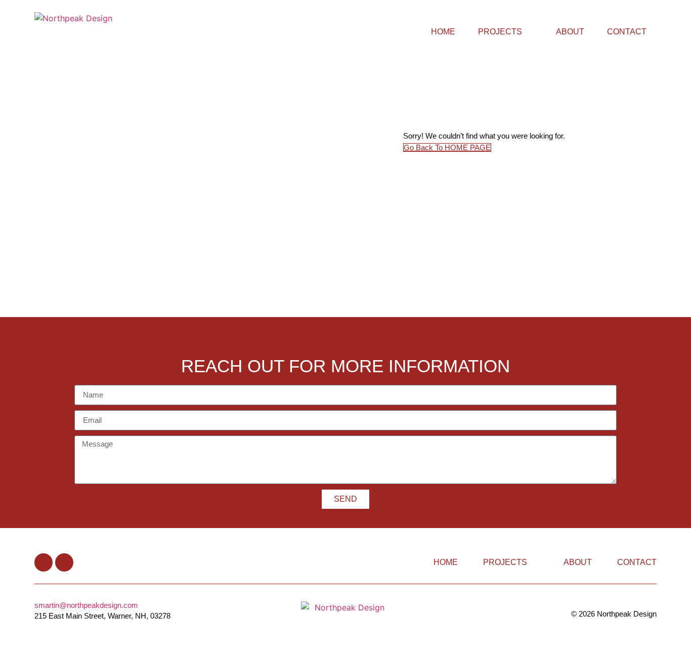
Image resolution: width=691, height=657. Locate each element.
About (570, 31)
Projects (500, 31)
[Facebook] (43, 562)
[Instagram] (64, 562)
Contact (626, 31)
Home (443, 31)
